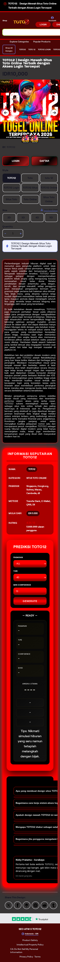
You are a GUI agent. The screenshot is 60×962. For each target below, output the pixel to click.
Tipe (15, 571)
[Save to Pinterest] (35, 905)
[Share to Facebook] (17, 905)
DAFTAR (44, 161)
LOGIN (43, 24)
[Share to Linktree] (26, 905)
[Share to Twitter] (8, 905)
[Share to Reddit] (44, 905)
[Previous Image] (6, 112)
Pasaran (18, 557)
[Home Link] (22, 22)
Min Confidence (22, 585)
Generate (30, 601)
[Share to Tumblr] (53, 905)
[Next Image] (54, 112)
